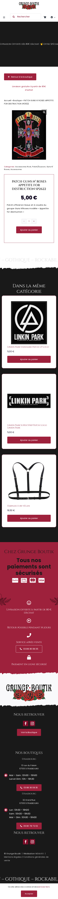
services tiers (44, 887)
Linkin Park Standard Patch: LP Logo (28, 346)
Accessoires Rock (23, 166)
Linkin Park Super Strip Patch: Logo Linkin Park (27, 426)
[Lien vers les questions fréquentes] (29, 44)
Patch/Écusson (39, 166)
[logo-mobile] (29, 3)
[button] (44, 112)
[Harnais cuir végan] (29, 461)
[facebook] (25, 841)
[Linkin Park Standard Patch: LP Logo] (29, 302)
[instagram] (32, 841)
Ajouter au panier (29, 229)
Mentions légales (12, 856)
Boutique (17, 100)
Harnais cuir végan (18, 505)
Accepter (29, 893)
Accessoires (16, 169)
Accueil (7, 100)
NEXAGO (39, 853)
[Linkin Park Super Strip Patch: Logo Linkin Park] (29, 381)
